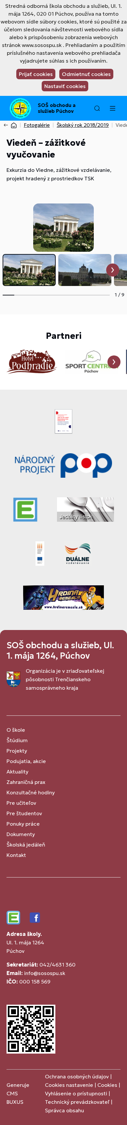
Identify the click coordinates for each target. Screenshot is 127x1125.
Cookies (108, 1085)
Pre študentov (24, 813)
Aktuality (17, 771)
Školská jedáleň (26, 844)
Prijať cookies (36, 74)
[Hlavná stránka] (13, 125)
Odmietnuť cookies (86, 74)
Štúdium (17, 740)
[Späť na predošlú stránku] (7, 125)
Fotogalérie (37, 125)
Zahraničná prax (26, 782)
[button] (97, 108)
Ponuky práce (23, 823)
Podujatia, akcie (26, 761)
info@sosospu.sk (44, 973)
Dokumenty (21, 834)
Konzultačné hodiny (31, 792)
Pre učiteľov (21, 803)
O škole (16, 730)
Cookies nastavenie (69, 1085)
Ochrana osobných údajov (77, 1076)
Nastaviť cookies (65, 86)
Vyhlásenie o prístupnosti (76, 1093)
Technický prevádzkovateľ (77, 1102)
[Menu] (112, 108)
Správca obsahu (64, 1110)
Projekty (17, 750)
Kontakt (16, 855)
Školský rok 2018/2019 (83, 125)
